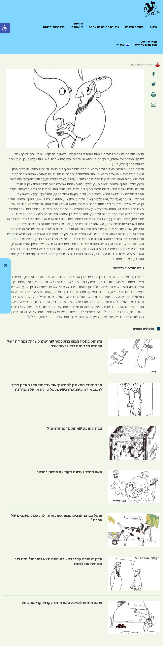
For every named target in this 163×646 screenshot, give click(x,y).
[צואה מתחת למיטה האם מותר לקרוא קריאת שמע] (134, 617)
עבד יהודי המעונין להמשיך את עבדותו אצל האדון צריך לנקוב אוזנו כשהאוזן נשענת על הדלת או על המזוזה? (56, 387)
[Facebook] (5, 296)
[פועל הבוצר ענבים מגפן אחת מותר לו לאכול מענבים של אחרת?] (134, 530)
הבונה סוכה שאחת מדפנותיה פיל (74, 429)
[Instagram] (5, 286)
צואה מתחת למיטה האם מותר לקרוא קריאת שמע (61, 603)
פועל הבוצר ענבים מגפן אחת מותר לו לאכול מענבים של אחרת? (56, 518)
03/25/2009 (136, 64)
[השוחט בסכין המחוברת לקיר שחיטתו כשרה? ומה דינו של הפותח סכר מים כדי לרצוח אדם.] (134, 356)
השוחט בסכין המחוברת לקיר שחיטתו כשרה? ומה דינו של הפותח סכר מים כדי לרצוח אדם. (54, 343)
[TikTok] (5, 275)
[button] (5, 28)
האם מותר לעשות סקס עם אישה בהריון (69, 472)
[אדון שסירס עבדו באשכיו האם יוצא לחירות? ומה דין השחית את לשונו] (134, 573)
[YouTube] (5, 307)
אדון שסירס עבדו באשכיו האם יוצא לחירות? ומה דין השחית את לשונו (58, 561)
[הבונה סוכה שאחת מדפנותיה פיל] (134, 443)
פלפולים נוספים (143, 328)
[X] (5, 265)
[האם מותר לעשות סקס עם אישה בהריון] (134, 486)
